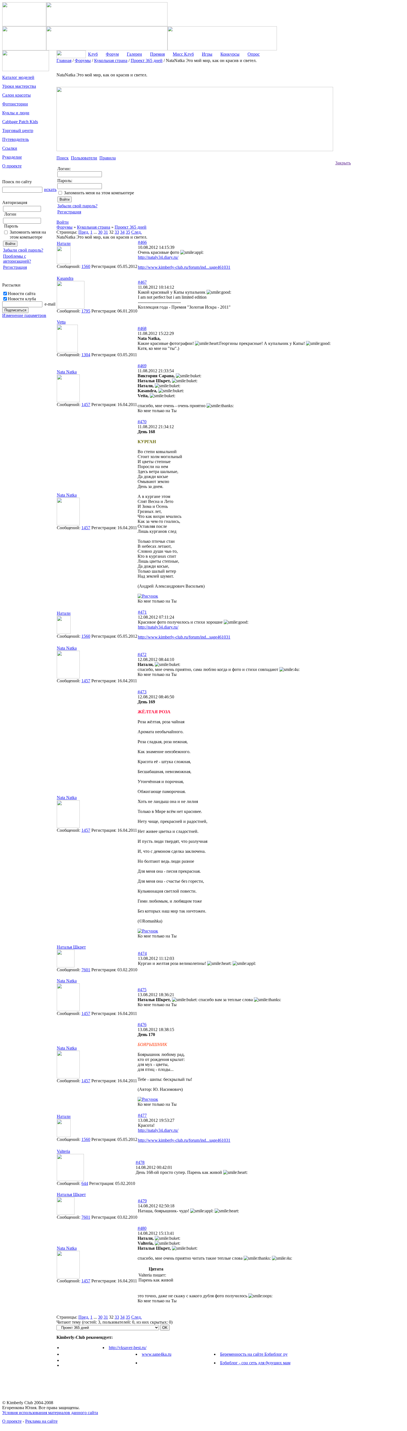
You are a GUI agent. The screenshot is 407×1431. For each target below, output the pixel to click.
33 (117, 232)
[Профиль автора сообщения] (64, 262)
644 (84, 1183)
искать (50, 189)
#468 (142, 328)
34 (122, 232)
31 (106, 232)
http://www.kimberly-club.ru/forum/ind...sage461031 (184, 267)
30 (100, 232)
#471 (142, 612)
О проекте (12, 1421)
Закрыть (343, 163)
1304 (85, 354)
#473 (142, 691)
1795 (85, 311)
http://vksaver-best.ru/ (127, 1347)
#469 (142, 365)
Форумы (64, 227)
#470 (142, 421)
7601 (85, 969)
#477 (142, 1115)
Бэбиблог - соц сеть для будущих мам (255, 1362)
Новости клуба (22, 298)
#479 (142, 1200)
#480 (142, 1228)
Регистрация (15, 267)
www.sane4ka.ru (156, 1354)
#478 (140, 1162)
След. (136, 232)
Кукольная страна (93, 227)
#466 (142, 242)
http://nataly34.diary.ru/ (158, 257)
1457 (85, 404)
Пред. (83, 232)
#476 (142, 1024)
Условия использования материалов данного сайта (50, 1412)
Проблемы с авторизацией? (17, 259)
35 (128, 232)
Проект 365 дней (130, 227)
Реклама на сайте (41, 1421)
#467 (142, 282)
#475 (142, 989)
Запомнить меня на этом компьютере (28, 234)
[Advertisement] (373, 141)
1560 (85, 266)
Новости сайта (21, 293)
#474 (142, 953)
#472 (142, 654)
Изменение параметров (24, 315)
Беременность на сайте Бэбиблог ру (254, 1354)
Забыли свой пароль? (23, 250)
